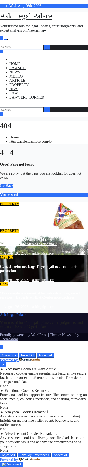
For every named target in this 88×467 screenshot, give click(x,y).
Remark (40, 391)
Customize (9, 355)
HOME (15, 64)
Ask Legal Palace (26, 16)
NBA (13, 89)
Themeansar (9, 339)
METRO (16, 76)
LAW (13, 93)
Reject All (27, 355)
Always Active (45, 369)
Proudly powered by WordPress (24, 335)
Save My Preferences (34, 455)
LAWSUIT (17, 68)
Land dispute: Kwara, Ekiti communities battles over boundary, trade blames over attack (42, 242)
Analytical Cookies (18, 412)
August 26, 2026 (16, 226)
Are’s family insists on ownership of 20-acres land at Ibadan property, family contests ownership (41, 215)
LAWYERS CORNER (26, 97)
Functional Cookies (19, 391)
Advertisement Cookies (21, 433)
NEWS (14, 72)
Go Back (6, 186)
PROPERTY (19, 85)
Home (14, 137)
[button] (1, 42)
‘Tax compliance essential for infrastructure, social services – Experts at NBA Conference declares (40, 295)
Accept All (46, 355)
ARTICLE (17, 80)
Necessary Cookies (19, 369)
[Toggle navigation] (6, 39)
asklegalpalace (43, 226)
